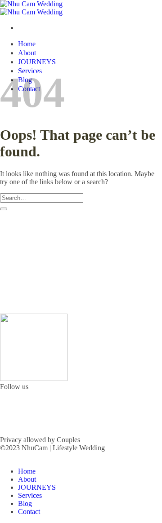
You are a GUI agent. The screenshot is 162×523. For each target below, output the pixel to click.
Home (27, 44)
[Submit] (3, 209)
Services (30, 495)
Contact (29, 511)
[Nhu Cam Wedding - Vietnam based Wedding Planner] (31, 8)
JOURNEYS (37, 62)
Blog (25, 503)
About (27, 53)
